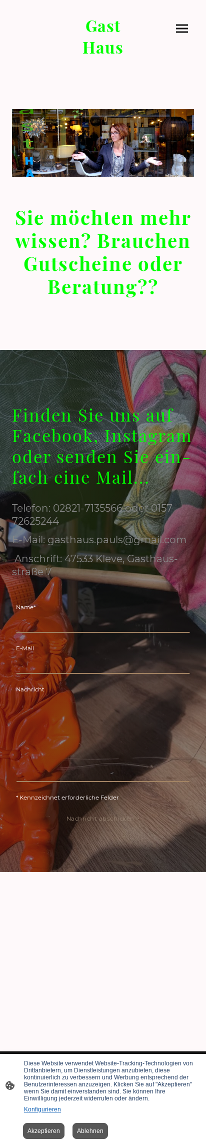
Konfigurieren (42, 1109)
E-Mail (25, 648)
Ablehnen (90, 1130)
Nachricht (30, 689)
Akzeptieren (44, 1130)
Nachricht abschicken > (103, 818)
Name (26, 607)
